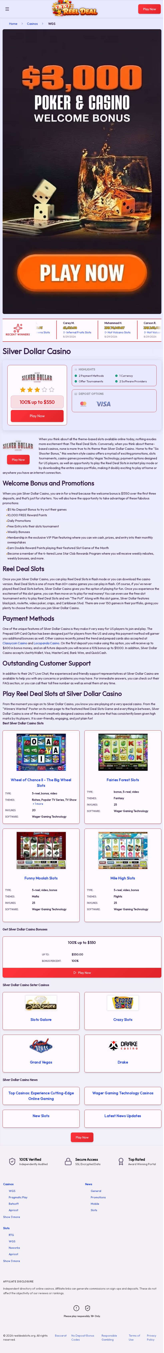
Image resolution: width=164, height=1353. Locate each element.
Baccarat (61, 1335)
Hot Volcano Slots (108, 332)
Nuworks (14, 1248)
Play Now (149, 9)
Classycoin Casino (15, 643)
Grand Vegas (41, 1062)
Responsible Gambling (109, 1337)
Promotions (98, 1197)
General (96, 1191)
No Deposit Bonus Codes (82, 1337)
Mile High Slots (123, 878)
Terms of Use (134, 1337)
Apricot (13, 1210)
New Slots (41, 1115)
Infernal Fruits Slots (67, 332)
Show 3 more (11, 1217)
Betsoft (14, 1204)
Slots (94, 1210)
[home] (74, 14)
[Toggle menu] (7, 9)
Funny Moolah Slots (41, 878)
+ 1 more (38, 804)
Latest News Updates (123, 1115)
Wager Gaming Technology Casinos (123, 1093)
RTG (11, 1235)
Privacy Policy (151, 1337)
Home (13, 24)
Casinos (32, 24)
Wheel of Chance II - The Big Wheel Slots (41, 783)
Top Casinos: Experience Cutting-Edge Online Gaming (41, 1096)
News (88, 1184)
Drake (123, 1062)
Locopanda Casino (46, 643)
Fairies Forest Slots (123, 780)
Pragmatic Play (18, 1197)
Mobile (95, 1204)
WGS (12, 1191)
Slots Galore (41, 1019)
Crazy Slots (122, 1019)
